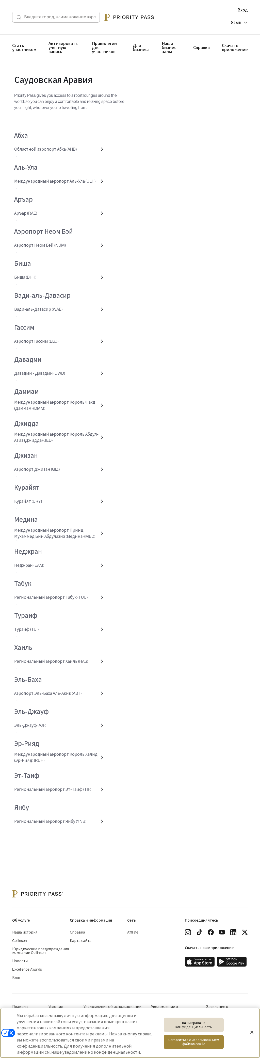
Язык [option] (236, 23)
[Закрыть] (251, 1032)
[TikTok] (199, 932)
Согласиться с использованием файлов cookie (193, 1042)
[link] (200, 962)
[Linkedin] (233, 932)
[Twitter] (245, 932)
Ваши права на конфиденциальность (193, 1025)
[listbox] (239, 23)
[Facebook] (211, 932)
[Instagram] (188, 932)
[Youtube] (222, 932)
